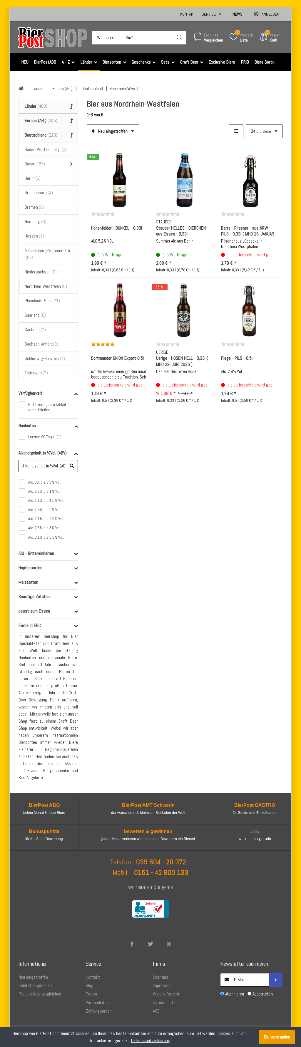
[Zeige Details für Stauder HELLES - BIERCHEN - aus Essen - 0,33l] (184, 180)
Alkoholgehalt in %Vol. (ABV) (43, 453)
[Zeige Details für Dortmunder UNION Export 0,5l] (119, 310)
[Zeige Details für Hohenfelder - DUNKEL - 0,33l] (119, 180)
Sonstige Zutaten (34, 596)
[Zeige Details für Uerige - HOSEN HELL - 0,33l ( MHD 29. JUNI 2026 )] (184, 310)
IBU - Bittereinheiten (36, 553)
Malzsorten (28, 582)
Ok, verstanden (277, 1037)
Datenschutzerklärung (150, 1040)
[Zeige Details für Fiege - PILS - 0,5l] (249, 310)
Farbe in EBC (30, 625)
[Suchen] (179, 37)
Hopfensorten (30, 568)
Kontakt (187, 14)
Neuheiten (27, 425)
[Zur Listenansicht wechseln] (236, 131)
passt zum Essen (34, 611)
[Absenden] (275, 980)
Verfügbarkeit (30, 393)
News (238, 14)
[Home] (21, 88)
